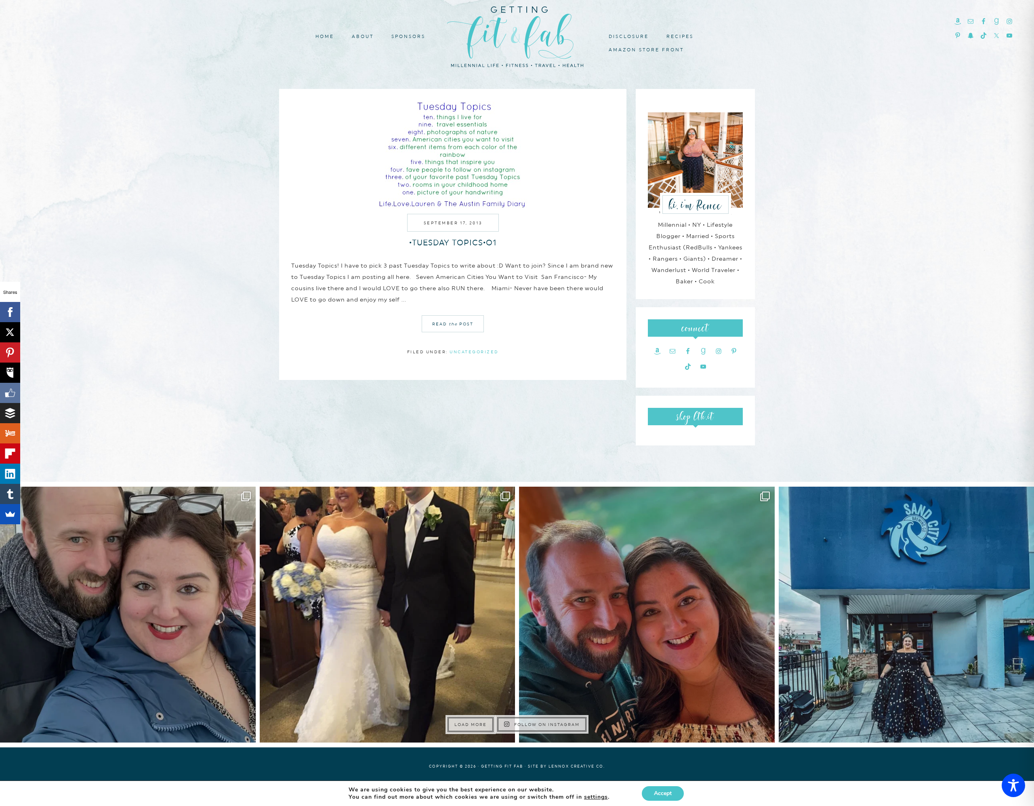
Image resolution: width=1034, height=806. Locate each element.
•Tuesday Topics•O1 (453, 242)
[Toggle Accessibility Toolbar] (1013, 785)
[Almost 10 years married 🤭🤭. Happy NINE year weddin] (387, 615)
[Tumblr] (10, 494)
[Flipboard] (10, 453)
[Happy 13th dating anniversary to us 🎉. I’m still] (128, 615)
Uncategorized (474, 351)
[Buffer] (10, 413)
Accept (663, 793)
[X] (10, 332)
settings (596, 797)
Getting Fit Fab (517, 35)
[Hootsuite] (10, 373)
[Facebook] (10, 312)
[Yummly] (10, 433)
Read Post (452, 323)
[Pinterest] (10, 352)
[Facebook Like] (10, 393)
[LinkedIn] (10, 474)
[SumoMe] (10, 514)
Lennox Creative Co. (577, 766)
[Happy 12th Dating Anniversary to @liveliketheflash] (647, 615)
